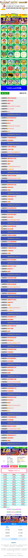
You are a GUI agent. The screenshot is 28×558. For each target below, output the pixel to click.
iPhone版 (14, 466)
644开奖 (20, 535)
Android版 (6, 466)
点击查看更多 (14, 539)
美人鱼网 (20, 532)
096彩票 (23, 447)
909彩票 (4, 447)
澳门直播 (10, 447)
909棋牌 (17, 447)
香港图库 (7, 532)
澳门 (7, 526)
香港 (21, 526)
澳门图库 (20, 529)
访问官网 (23, 466)
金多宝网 (7, 535)
